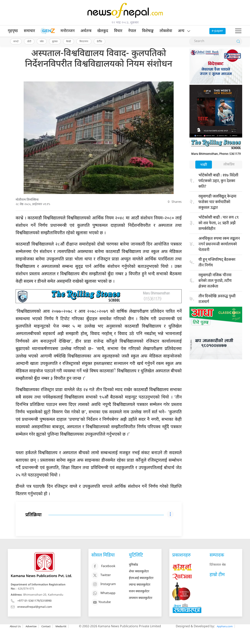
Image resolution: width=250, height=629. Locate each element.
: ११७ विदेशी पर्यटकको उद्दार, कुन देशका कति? (218, 181)
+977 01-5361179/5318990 (34, 601)
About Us (15, 626)
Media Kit (60, 626)
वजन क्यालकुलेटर (139, 592)
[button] (238, 31)
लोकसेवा (166, 31)
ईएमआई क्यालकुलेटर (141, 578)
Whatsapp (107, 593)
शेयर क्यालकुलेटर (139, 572)
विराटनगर (83, 41)
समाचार (29, 31)
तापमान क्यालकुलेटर (140, 598)
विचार (118, 31)
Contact (46, 626)
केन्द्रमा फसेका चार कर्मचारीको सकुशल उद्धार (217, 202)
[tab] (203, 165)
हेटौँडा (99, 41)
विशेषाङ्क (148, 31)
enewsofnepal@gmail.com (34, 607)
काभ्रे (16, 41)
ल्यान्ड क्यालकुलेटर (139, 585)
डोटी (29, 41)
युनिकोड (133, 565)
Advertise (31, 626)
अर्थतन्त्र (85, 31)
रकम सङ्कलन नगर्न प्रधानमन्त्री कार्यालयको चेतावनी (219, 244)
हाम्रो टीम (217, 575)
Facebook (108, 566)
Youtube (104, 602)
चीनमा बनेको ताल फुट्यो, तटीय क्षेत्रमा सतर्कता (215, 281)
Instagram (108, 584)
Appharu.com (225, 626)
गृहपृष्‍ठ (13, 31)
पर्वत (42, 41)
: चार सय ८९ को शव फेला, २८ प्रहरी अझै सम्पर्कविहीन (218, 223)
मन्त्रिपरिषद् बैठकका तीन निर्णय (216, 262)
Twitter (105, 575)
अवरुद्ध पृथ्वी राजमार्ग (217, 299)
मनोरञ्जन (68, 31)
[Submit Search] (238, 41)
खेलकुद (102, 31)
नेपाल (132, 31)
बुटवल (55, 41)
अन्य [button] (181, 31)
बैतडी (68, 41)
